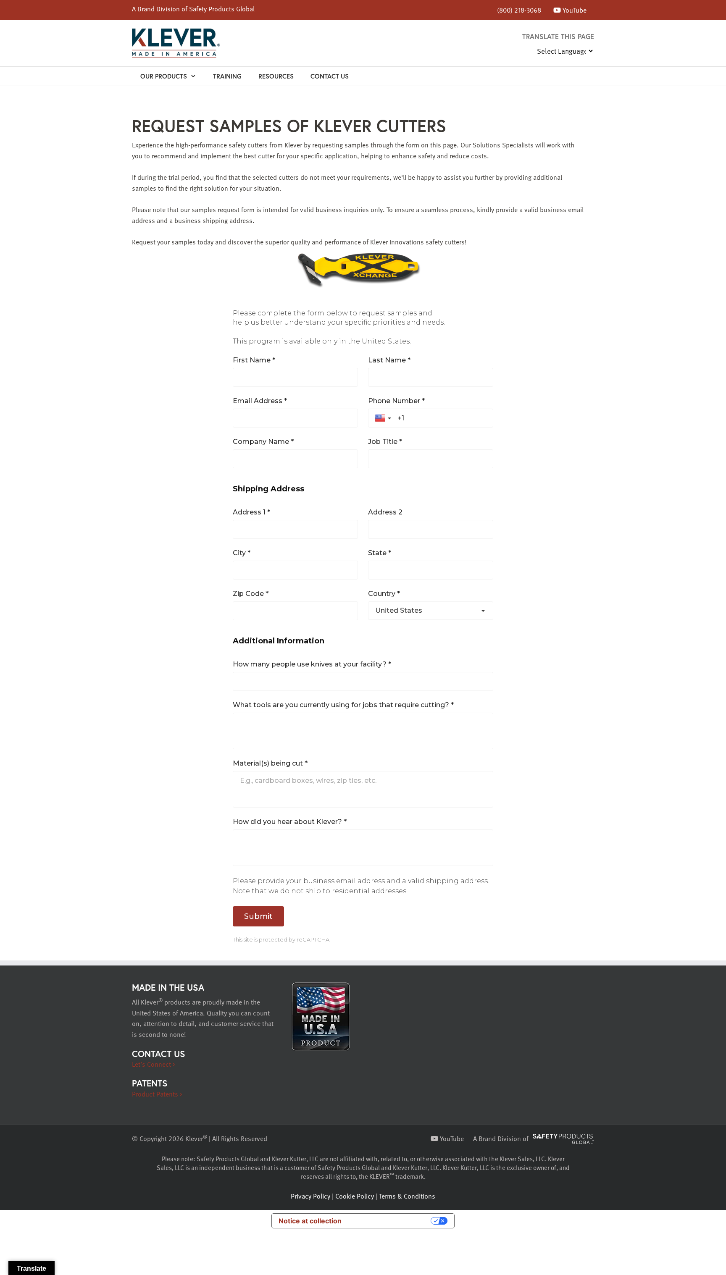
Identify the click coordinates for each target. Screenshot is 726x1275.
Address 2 (385, 512)
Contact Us (329, 76)
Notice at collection (310, 1221)
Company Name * (263, 442)
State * (379, 553)
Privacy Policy (310, 1196)
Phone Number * (396, 401)
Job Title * (385, 442)
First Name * (254, 360)
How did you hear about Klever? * (290, 822)
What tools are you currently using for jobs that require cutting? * (343, 705)
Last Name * (389, 360)
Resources (276, 76)
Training (227, 76)
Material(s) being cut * (270, 763)
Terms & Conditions (407, 1196)
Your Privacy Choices (390, 1221)
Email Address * (260, 401)
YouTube (574, 10)
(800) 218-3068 (519, 10)
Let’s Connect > (153, 1064)
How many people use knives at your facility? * (312, 664)
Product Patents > (157, 1094)
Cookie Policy (354, 1196)
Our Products (163, 76)
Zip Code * (250, 594)
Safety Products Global (222, 9)
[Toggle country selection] (384, 418)
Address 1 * (251, 512)
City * (241, 553)
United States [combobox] (398, 610)
